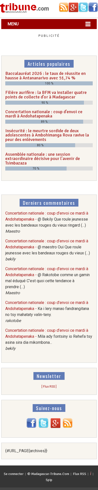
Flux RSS (79, 474)
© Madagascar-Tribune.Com (48, 474)
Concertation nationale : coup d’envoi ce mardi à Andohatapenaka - (47, 280)
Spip (49, 480)
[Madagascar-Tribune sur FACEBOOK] (31, 426)
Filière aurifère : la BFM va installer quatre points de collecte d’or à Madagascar (46, 95)
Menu (13, 24)
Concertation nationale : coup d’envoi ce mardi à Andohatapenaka (43, 114)
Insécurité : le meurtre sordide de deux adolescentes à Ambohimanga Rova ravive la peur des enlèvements (47, 135)
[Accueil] (24, 12)
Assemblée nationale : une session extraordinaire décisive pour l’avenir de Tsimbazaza (42, 158)
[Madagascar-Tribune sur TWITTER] (43, 426)
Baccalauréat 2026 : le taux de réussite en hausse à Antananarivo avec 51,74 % (45, 76)
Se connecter (14, 474)
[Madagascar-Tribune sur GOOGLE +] (56, 426)
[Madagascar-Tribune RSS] (68, 426)
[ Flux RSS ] (49, 386)
